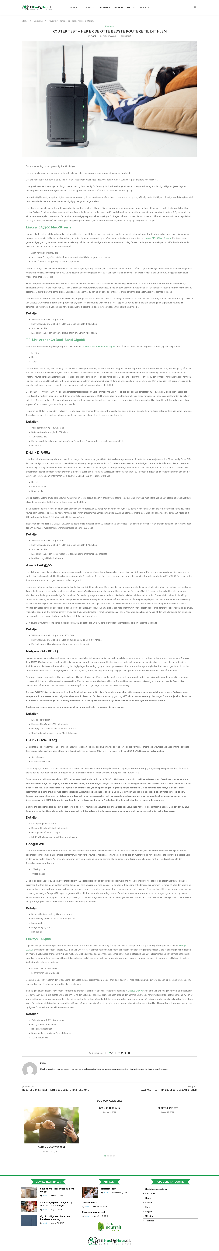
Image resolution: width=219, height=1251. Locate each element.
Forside (74, 7)
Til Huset (88, 7)
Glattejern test (168, 1108)
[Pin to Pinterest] (125, 1052)
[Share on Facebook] (119, 1052)
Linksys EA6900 (38, 939)
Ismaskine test (89, 1202)
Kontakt (144, 7)
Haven (148, 1197)
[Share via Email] (129, 1052)
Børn (147, 1207)
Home (25, 20)
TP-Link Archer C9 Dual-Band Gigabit (55, 340)
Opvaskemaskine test (93, 1212)
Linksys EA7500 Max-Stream (48, 227)
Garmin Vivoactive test (51, 1147)
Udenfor (103, 7)
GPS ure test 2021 (109, 1108)
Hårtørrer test (108, 1189)
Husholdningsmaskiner (156, 1188)
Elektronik (38, 20)
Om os (130, 7)
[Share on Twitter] (122, 1052)
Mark (93, 35)
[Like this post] (113, 1052)
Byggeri (118, 7)
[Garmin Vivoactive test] (51, 1125)
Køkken (148, 1202)
